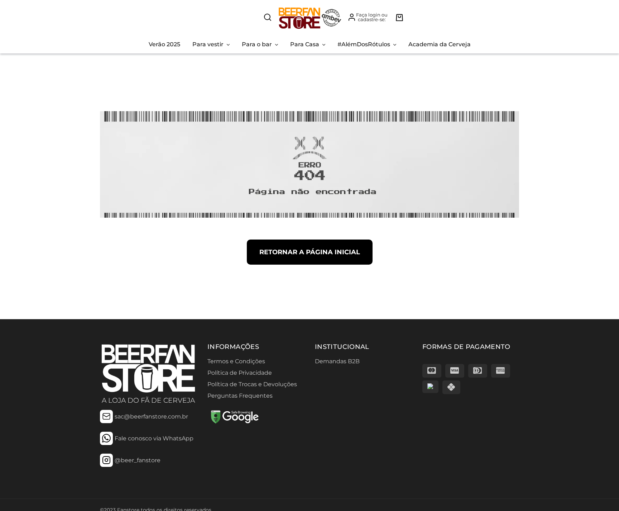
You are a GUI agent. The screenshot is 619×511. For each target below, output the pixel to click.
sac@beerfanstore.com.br (151, 416)
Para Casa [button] (304, 44)
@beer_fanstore (137, 460)
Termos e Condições (236, 361)
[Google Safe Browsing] (234, 423)
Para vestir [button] (208, 44)
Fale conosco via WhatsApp (154, 438)
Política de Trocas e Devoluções (252, 384)
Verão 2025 (164, 44)
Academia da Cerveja (439, 44)
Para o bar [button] (257, 44)
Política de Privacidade (239, 372)
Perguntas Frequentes (240, 395)
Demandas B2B (337, 361)
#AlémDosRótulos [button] (363, 44)
